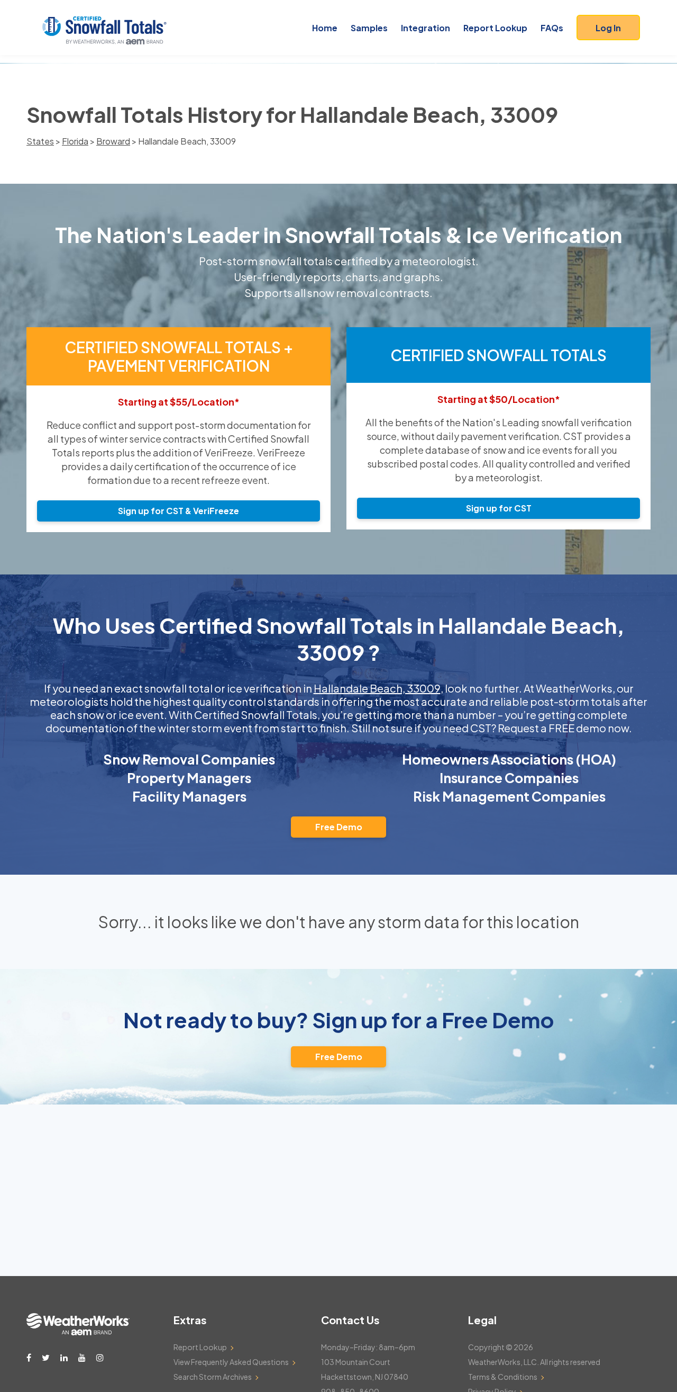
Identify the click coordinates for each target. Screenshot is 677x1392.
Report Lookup (495, 27)
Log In (608, 27)
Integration (425, 27)
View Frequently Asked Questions (231, 1362)
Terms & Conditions (502, 1376)
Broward (113, 141)
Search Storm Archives (212, 1376)
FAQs (552, 27)
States (40, 141)
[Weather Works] (78, 1332)
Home (324, 27)
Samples (369, 27)
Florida (75, 141)
